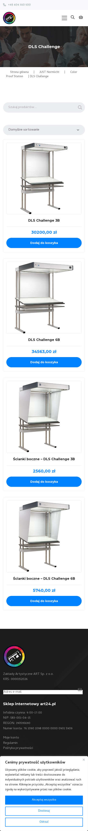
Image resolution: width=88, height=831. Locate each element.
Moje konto (11, 738)
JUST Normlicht (49, 72)
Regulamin (10, 743)
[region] (44, 793)
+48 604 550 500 (19, 4)
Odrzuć (44, 822)
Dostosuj (44, 811)
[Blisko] (83, 759)
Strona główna (19, 72)
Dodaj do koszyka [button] (44, 243)
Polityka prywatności (18, 748)
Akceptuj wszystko (44, 800)
